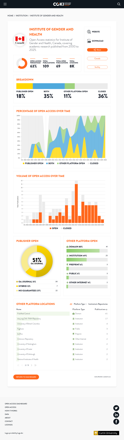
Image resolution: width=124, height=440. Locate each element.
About (7, 418)
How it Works (11, 411)
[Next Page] (31, 365)
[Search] (118, 4)
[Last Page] (35, 365)
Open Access (10, 407)
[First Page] (18, 365)
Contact (9, 421)
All (71, 304)
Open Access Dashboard (16, 404)
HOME (10, 15)
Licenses (9, 425)
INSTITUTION (22, 15)
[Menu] (5, 4)
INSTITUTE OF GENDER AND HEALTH (46, 15)
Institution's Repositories (98, 304)
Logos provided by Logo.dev (14, 433)
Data (7, 414)
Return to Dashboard (26, 377)
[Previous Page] (22, 365)
